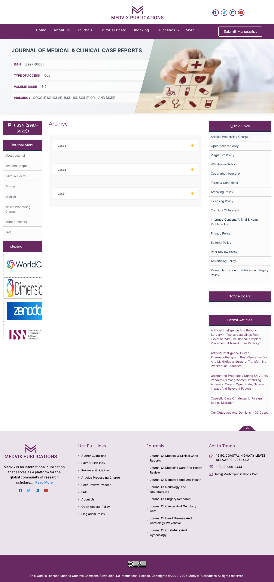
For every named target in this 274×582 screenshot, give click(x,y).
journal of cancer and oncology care (173, 508)
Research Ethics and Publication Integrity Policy (239, 272)
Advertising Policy (223, 261)
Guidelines (166, 30)
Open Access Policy (225, 146)
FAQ (8, 232)
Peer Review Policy (224, 252)
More (190, 30)
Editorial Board (113, 30)
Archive (10, 196)
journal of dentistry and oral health (175, 479)
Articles (10, 186)
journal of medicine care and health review (176, 470)
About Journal (15, 155)
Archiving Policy (222, 192)
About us (62, 30)
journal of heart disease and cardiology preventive (171, 520)
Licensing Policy (222, 201)
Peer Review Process (96, 485)
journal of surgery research (170, 499)
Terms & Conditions (224, 182)
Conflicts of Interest (225, 210)
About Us (88, 499)
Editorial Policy (221, 242)
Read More (44, 482)
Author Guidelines (93, 455)
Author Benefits (16, 222)
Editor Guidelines (93, 463)
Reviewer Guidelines (95, 470)
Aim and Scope (16, 166)
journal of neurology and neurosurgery (168, 489)
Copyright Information (226, 173)
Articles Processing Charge (230, 136)
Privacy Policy (221, 233)
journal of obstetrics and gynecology (168, 532)
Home (41, 30)
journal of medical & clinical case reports (174, 458)
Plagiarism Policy (222, 155)
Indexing (141, 30)
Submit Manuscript (240, 32)
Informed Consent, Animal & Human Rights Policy (235, 222)
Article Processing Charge (17, 209)
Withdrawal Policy (223, 164)
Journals (84, 30)
